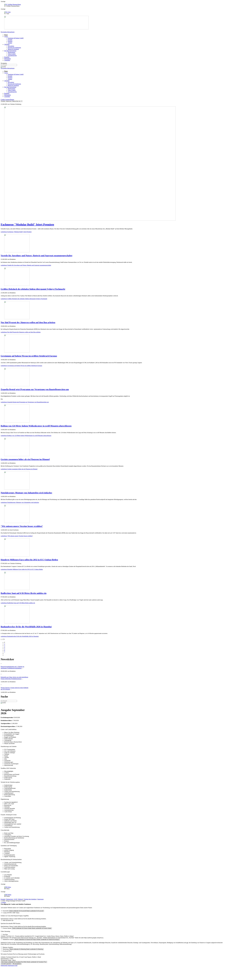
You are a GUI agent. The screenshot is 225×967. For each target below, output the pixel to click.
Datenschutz (9, 899)
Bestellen (6, 57)
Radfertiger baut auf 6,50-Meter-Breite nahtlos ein (23, 593)
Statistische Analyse (8, 939)
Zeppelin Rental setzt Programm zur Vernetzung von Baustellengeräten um (35, 389)
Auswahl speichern (6, 963)
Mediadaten (7, 58)
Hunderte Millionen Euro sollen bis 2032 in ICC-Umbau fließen (29, 560)
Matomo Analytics (8, 947)
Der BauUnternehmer (10, 50)
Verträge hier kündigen (30, 899)
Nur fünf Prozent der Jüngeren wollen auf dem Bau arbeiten (28, 322)
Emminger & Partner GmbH (15, 38)
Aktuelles (6, 44)
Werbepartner (11, 52)
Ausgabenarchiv (12, 55)
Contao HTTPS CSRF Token (11, 912)
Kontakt (10, 39)
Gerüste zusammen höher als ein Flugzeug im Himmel (25, 459)
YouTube (5, 934)
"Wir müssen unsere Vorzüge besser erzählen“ (22, 526)
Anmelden (7, 60)
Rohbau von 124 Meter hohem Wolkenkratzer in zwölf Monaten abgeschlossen (36, 426)
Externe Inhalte (7, 928)
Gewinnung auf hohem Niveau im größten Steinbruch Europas (29, 356)
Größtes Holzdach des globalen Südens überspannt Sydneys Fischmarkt (33, 289)
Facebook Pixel (7, 951)
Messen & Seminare (13, 49)
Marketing (6, 949)
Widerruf (20, 899)
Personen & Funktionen (14, 47)
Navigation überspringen (7, 32)
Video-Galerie (12, 54)
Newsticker (11, 46)
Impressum (40, 899)
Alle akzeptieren (17, 963)
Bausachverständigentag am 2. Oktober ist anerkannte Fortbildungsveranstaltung (12, 667)
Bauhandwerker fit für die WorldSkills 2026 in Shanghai (26, 627)
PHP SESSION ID (8, 920)
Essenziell (5, 911)
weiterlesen (16, 232)
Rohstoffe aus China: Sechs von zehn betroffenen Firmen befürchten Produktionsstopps (14, 677)
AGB (15, 899)
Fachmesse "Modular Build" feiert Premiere (27, 224)
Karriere (10, 41)
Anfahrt (10, 43)
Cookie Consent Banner (7, 99)
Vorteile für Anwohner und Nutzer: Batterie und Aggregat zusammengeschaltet (36, 255)
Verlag (6, 36)
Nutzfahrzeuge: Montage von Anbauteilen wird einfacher (26, 493)
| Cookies (3, 902)
